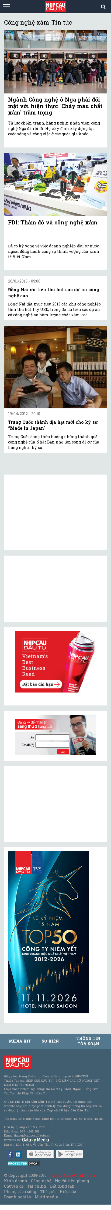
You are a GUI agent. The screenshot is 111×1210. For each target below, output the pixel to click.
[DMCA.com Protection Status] (23, 1163)
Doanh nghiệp (17, 1196)
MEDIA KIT (20, 1041)
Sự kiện (50, 1041)
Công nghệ (41, 1180)
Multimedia (46, 1196)
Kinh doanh (15, 1180)
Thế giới (48, 1191)
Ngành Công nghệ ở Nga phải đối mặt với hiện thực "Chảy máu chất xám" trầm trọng (55, 106)
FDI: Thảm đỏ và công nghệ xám (52, 222)
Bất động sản (62, 1186)
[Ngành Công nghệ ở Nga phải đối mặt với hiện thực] (55, 61)
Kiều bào (68, 1191)
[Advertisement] (48, 804)
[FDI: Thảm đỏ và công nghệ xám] (55, 184)
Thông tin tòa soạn (88, 1041)
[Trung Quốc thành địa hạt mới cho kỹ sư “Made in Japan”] (55, 367)
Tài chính (36, 1186)
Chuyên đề (13, 1186)
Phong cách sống (20, 1191)
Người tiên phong (72, 1180)
